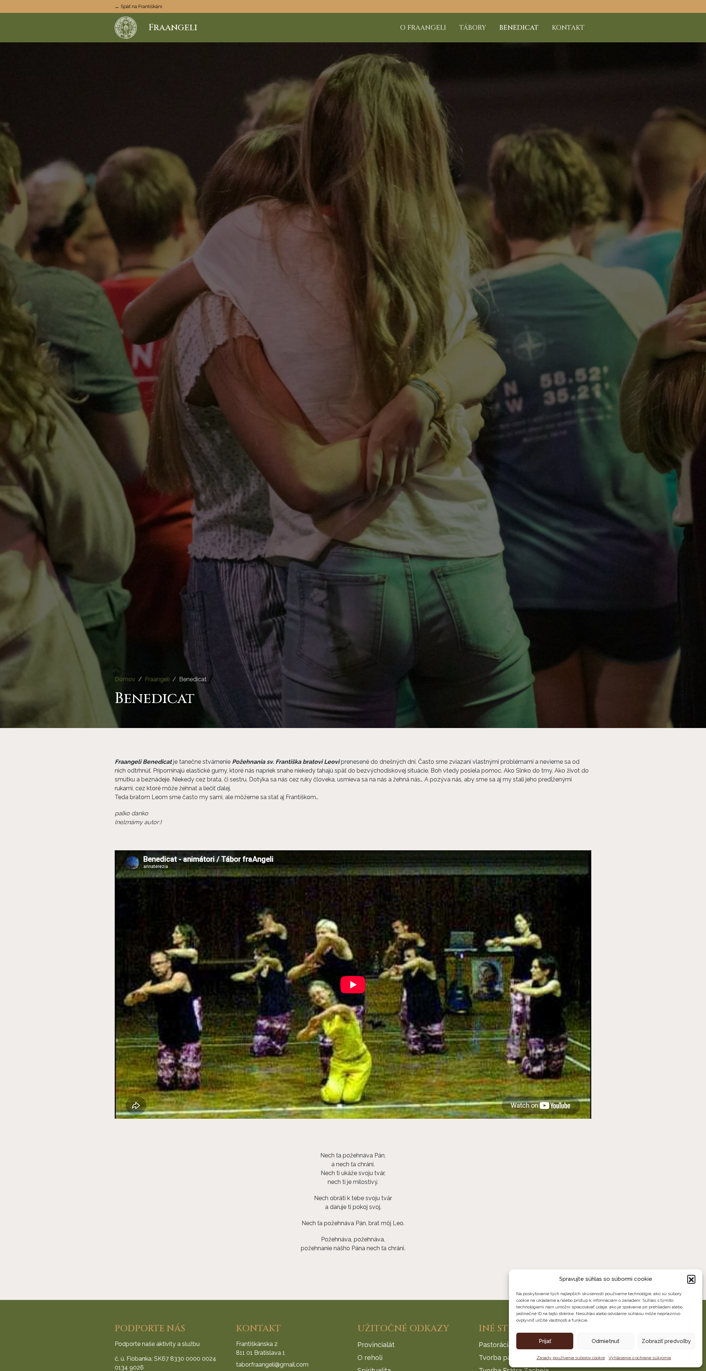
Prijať (545, 1341)
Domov (125, 679)
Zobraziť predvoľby (666, 1341)
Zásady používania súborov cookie (570, 1357)
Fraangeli (157, 679)
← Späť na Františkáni (138, 6)
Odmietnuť (605, 1341)
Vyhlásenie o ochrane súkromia (640, 1357)
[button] (691, 1279)
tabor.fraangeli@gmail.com (272, 1364)
